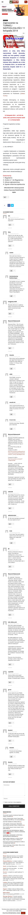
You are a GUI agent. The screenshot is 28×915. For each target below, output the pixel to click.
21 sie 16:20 (19, 900)
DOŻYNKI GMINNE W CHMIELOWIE (11, 821)
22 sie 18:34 (20, 866)
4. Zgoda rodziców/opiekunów (14, 184)
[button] (26, 2)
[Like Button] (5, 197)
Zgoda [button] (23, 913)
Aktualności (5, 20)
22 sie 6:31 (5, 886)
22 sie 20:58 (9, 858)
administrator (12, 515)
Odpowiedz (10, 227)
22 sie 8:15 (11, 880)
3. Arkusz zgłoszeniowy (11, 182)
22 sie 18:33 (12, 869)
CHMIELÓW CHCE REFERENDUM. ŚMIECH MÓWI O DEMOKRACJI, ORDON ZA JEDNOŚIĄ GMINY (14, 832)
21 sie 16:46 (21, 894)
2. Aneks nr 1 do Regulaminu (13, 180)
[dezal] (14, 10)
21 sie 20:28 (22, 890)
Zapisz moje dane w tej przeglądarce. (13, 802)
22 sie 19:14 (18, 864)
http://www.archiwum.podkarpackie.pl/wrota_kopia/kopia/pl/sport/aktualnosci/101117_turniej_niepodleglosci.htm (16, 453)
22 (24, 33)
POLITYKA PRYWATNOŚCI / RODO (11, 913)
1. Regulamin (7, 178)
